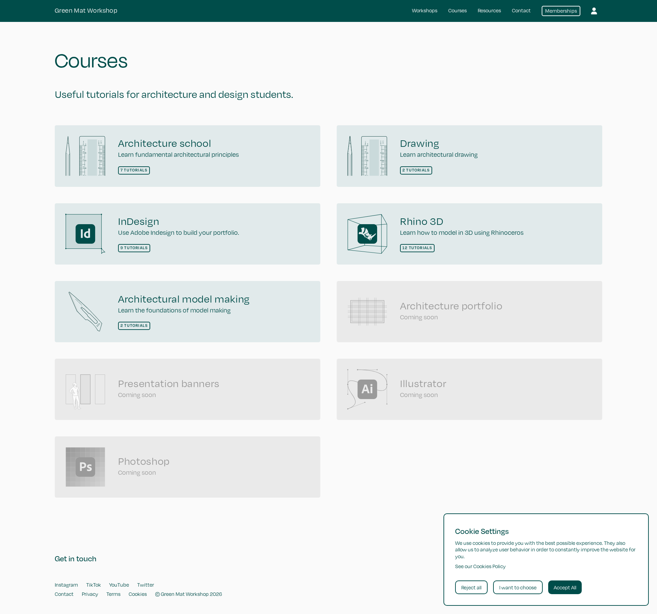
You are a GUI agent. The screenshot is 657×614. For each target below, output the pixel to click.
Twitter (145, 584)
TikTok (93, 584)
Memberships (561, 11)
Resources (489, 10)
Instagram (66, 584)
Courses (457, 10)
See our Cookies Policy (480, 566)
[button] (594, 11)
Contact (521, 10)
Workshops (424, 10)
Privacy (90, 594)
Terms (113, 594)
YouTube (119, 584)
